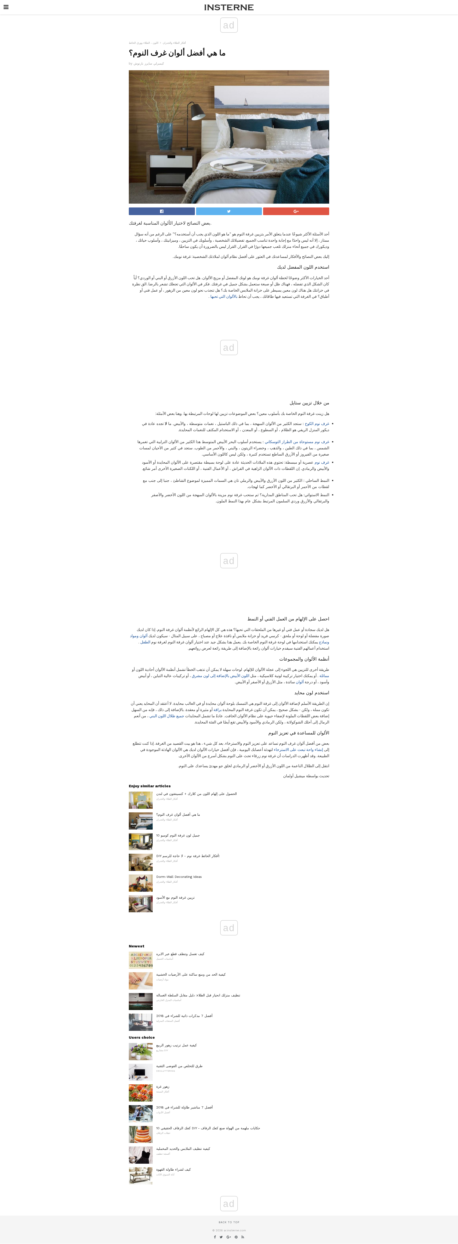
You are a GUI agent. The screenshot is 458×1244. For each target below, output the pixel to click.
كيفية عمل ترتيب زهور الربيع (176, 1045)
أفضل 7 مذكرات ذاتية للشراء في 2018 (184, 1016)
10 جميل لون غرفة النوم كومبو (178, 835)
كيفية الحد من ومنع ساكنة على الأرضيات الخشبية (191, 974)
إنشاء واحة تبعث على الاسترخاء (298, 749)
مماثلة (324, 676)
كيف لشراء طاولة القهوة (173, 1169)
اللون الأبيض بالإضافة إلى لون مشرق (220, 676)
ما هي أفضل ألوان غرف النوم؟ (178, 814)
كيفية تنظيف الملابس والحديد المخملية (183, 1149)
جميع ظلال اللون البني (166, 716)
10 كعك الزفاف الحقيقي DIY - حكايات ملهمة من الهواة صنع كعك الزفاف (208, 1128)
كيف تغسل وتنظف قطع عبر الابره (180, 954)
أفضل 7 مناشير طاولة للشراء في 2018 (184, 1107)
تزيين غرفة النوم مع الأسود (175, 897)
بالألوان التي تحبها (223, 296)
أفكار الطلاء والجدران (174, 42)
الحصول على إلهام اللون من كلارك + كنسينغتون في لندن (196, 794)
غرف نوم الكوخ (317, 423)
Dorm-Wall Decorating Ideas (179, 877)
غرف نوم (322, 462)
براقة (217, 709)
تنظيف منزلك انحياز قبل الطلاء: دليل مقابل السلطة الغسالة (198, 995)
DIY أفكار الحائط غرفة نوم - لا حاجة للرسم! (188, 856)
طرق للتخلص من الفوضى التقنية (179, 1066)
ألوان (300, 682)
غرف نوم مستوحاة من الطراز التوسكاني (297, 442)
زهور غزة (162, 1086)
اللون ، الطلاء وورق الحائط (143, 42)
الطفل (145, 642)
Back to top (229, 1222)
